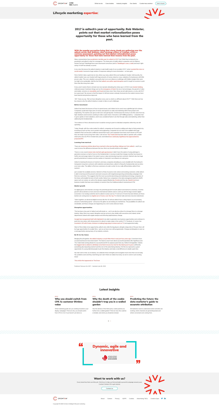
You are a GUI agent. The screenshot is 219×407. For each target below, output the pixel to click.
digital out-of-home (98, 196)
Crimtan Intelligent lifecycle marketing (74, 404)
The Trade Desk (112, 134)
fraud (101, 91)
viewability (92, 91)
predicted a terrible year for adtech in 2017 (105, 59)
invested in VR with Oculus (82, 223)
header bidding (138, 87)
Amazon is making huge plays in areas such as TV (108, 223)
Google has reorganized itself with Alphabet (88, 219)
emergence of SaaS (109, 89)
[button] (108, 321)
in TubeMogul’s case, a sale (124, 63)
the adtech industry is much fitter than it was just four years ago (110, 238)
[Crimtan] (60, 3)
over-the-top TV (110, 196)
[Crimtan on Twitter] (162, 398)
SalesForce (131, 180)
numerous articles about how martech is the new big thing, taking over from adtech (107, 146)
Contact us (109, 388)
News (56, 296)
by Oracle (116, 180)
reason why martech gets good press (100, 152)
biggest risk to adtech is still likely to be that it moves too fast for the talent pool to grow (105, 245)
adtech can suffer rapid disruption (113, 81)
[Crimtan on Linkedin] (165, 398)
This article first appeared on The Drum (87, 260)
